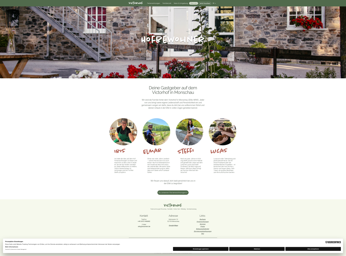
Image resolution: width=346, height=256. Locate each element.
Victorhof (173, 206)
